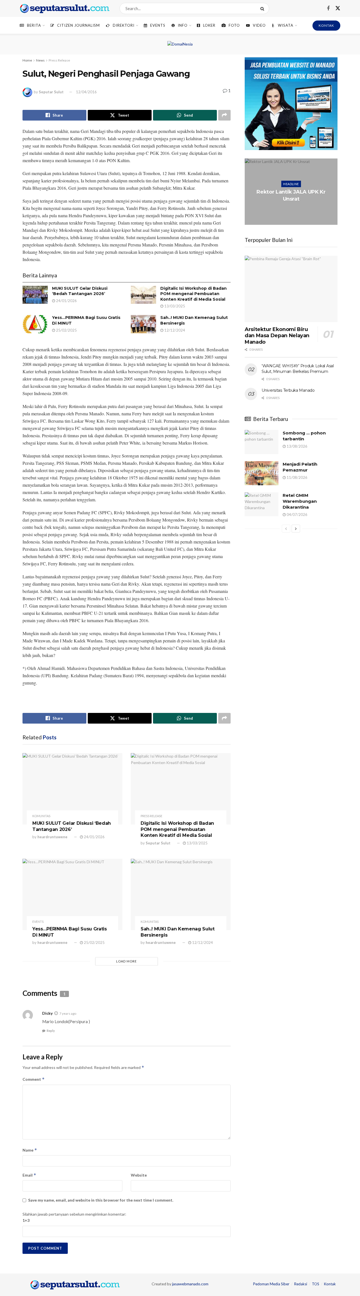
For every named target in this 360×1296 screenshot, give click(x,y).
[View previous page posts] (286, 529)
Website (139, 1175)
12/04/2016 (86, 92)
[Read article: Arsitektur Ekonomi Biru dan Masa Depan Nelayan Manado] (291, 289)
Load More (126, 961)
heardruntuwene (52, 837)
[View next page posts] (296, 529)
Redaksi (300, 1284)
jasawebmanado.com (190, 1283)
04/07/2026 (296, 514)
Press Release (59, 60)
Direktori (123, 25)
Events (157, 25)
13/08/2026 (296, 446)
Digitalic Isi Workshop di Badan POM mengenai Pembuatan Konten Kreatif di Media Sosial (193, 294)
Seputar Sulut (51, 92)
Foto (234, 25)
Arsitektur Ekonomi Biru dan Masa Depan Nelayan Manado (277, 335)
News (40, 60)
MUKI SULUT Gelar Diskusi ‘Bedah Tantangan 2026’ (79, 291)
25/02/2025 (66, 330)
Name (29, 1150)
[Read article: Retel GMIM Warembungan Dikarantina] (261, 504)
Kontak (330, 1284)
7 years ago (67, 1013)
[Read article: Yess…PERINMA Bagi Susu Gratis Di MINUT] (35, 324)
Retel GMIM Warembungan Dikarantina (300, 501)
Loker (209, 25)
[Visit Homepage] (65, 8)
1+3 (26, 1220)
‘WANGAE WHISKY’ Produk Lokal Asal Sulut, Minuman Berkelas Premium (298, 368)
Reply (51, 1030)
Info (183, 25)
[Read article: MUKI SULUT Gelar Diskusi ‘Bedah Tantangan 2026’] (35, 295)
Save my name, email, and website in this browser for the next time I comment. (100, 1200)
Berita (34, 25)
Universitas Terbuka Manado (288, 390)
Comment (33, 1079)
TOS (315, 1284)
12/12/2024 (174, 330)
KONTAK (326, 25)
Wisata (285, 25)
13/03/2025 (174, 306)
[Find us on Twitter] (337, 8)
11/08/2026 (296, 477)
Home (27, 60)
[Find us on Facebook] (328, 8)
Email (29, 1175)
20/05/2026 (292, 210)
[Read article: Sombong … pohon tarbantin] (261, 442)
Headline (291, 184)
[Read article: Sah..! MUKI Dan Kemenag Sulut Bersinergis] (143, 324)
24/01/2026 (66, 300)
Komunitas (41, 815)
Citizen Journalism (78, 25)
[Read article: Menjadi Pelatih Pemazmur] (261, 473)
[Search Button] (263, 8)
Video (259, 25)
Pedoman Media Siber (271, 1284)
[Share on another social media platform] (224, 115)
